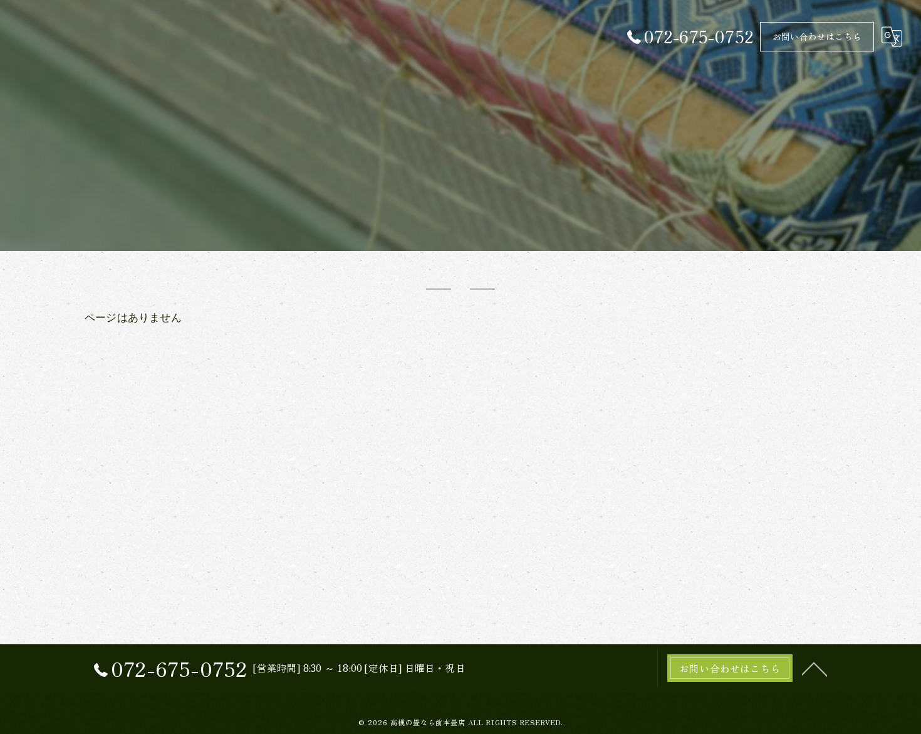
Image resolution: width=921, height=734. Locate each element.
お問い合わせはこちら (817, 36)
